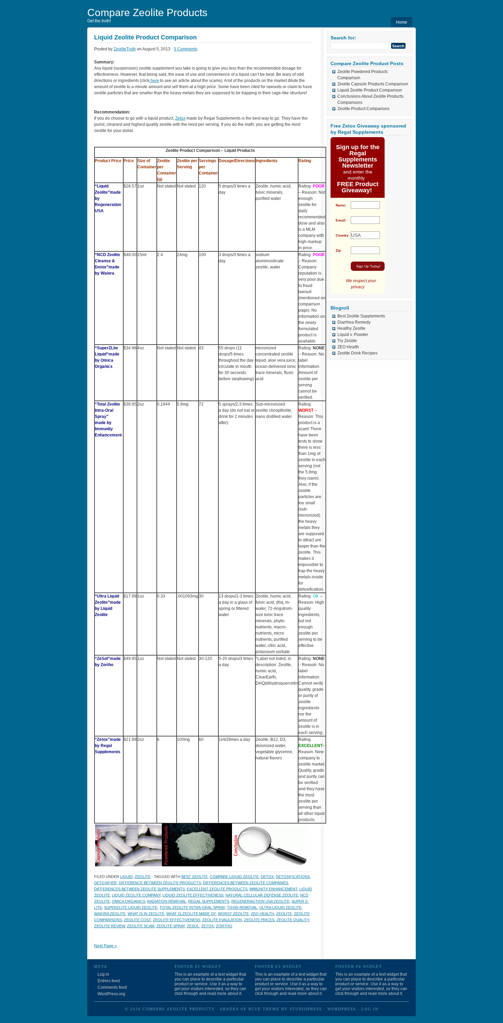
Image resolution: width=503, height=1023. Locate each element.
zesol (193, 926)
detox (267, 877)
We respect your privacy (361, 283)
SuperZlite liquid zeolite (130, 907)
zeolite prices (259, 920)
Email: (341, 220)
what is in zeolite (146, 914)
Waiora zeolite (110, 914)
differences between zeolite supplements (139, 889)
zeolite (143, 877)
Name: (341, 205)
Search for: (343, 37)
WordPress (341, 1009)
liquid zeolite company (136, 895)
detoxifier (105, 883)
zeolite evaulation (222, 920)
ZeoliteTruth (125, 49)
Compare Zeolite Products (147, 12)
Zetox (180, 118)
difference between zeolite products (160, 883)
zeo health (262, 914)
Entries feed (109, 980)
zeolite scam (140, 926)
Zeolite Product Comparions (363, 108)
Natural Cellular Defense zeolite (261, 895)
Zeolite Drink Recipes (357, 353)
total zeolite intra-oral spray (192, 907)
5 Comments (185, 49)
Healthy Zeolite (351, 328)
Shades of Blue (240, 1009)
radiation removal (166, 901)
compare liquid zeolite (234, 877)
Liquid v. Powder (352, 334)
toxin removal (242, 907)
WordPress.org (111, 993)
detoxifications (293, 877)
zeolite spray (170, 926)
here (154, 80)
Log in (103, 974)
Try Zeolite (347, 340)
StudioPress (305, 1009)
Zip (338, 250)
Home (401, 22)
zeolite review (109, 926)
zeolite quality (292, 920)
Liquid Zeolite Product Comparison (145, 37)
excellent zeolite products (217, 889)
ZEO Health (348, 347)
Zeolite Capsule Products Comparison (372, 84)
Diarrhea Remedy (354, 322)
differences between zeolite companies (245, 883)
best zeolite (194, 877)
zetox (207, 926)
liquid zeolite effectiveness (193, 895)
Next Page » (105, 945)
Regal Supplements (208, 901)
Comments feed (112, 987)
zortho (224, 926)
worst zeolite (233, 914)
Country (342, 235)
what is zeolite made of (191, 914)
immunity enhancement (273, 889)
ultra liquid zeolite (280, 907)
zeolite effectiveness (176, 920)
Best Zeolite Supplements (361, 316)
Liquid (126, 877)
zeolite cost (137, 920)
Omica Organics (128, 901)
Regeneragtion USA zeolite (260, 901)
